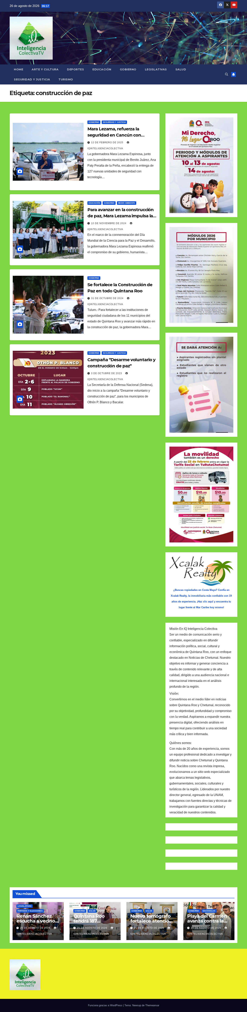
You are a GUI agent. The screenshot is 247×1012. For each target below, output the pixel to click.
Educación (101, 69)
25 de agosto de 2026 (35, 928)
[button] (226, 74)
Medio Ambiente (126, 203)
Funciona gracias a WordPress (105, 1005)
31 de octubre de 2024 (107, 298)
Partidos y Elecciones (30, 911)
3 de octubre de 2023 (107, 373)
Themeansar (152, 1005)
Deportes (75, 69)
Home (18, 69)
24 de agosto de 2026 (149, 928)
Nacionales (209, 911)
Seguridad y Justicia (32, 79)
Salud (180, 69)
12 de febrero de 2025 (107, 142)
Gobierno (128, 69)
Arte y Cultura (45, 69)
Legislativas (156, 69)
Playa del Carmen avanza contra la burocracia (207, 921)
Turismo (65, 79)
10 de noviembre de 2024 (109, 223)
